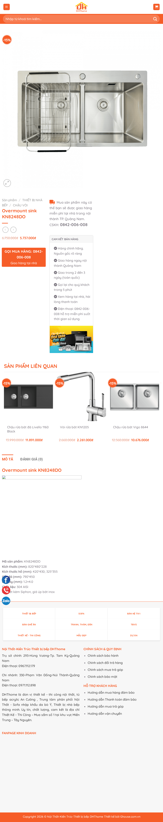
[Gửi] (155, 19)
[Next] (159, 410)
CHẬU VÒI (20, 205)
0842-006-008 (73, 224)
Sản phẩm (9, 200)
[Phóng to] (7, 183)
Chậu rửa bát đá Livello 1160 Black (28, 429)
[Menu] (6, 7)
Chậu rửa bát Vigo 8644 (130, 427)
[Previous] (4, 410)
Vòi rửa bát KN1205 (74, 427)
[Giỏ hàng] (156, 7)
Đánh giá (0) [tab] (31, 459)
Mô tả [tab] (7, 459)
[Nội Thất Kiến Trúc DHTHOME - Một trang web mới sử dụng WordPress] (81, 7)
